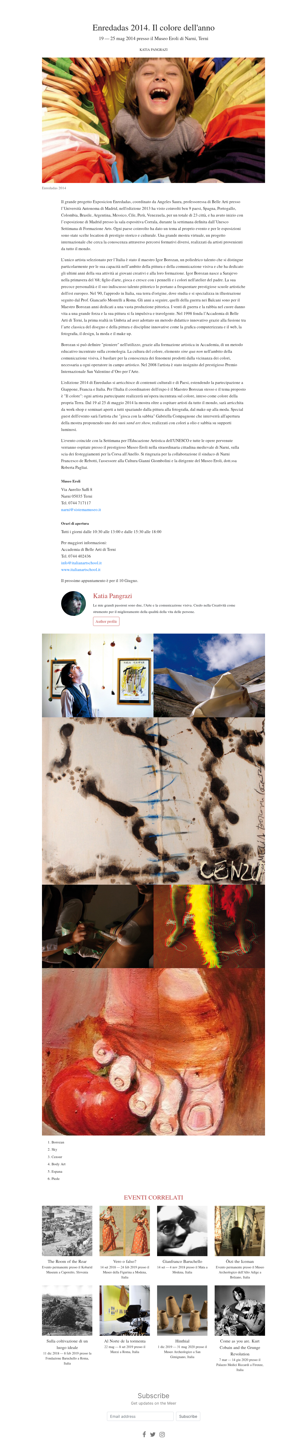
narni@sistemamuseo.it (81, 509)
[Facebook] (144, 1434)
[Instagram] (162, 1434)
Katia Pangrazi (154, 49)
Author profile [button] (106, 621)
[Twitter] (153, 1434)
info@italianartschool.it (81, 562)
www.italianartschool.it (80, 569)
